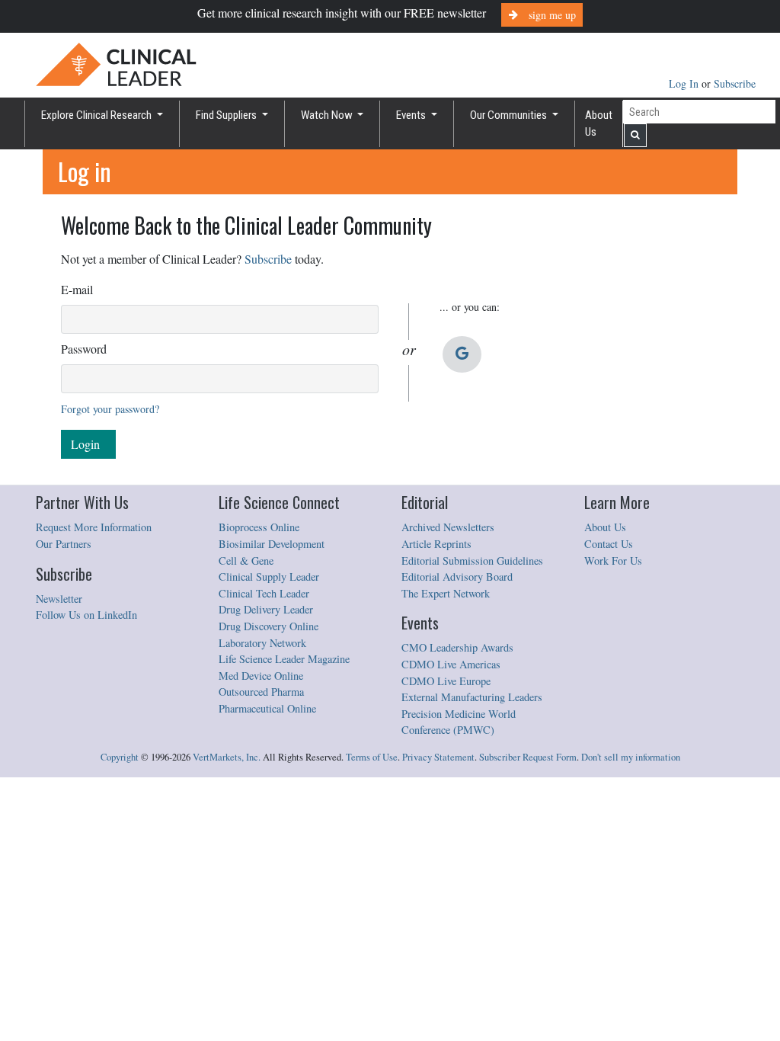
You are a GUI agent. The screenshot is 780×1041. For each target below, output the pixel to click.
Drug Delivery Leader (266, 609)
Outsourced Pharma (261, 691)
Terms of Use (372, 757)
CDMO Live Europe (446, 681)
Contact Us (608, 544)
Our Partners (63, 544)
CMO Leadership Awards (457, 647)
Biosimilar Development (271, 544)
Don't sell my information (630, 757)
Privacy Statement (438, 757)
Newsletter (59, 598)
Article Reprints (436, 544)
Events (412, 115)
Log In (685, 83)
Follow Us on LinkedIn (86, 614)
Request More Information (94, 527)
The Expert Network (445, 593)
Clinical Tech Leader (264, 593)
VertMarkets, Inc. (227, 757)
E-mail (77, 289)
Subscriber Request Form (528, 757)
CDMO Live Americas (450, 664)
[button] (462, 354)
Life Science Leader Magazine (284, 659)
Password (84, 349)
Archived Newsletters (447, 527)
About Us (598, 123)
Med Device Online (261, 675)
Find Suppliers (227, 115)
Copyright (120, 757)
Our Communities (509, 115)
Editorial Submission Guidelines (472, 560)
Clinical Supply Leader (269, 576)
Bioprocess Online (259, 527)
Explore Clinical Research (97, 115)
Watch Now (328, 115)
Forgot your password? (110, 409)
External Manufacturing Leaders (471, 697)
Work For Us (613, 560)
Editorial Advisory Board (457, 576)
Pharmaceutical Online (267, 708)
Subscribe (735, 83)
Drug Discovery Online (268, 626)
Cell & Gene (246, 560)
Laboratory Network (262, 643)
